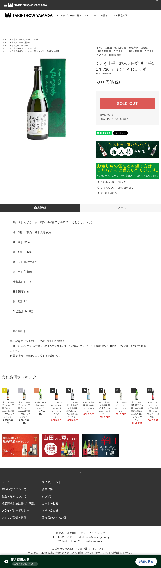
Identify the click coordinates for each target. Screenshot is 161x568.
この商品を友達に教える (113, 182)
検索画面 (122, 15)
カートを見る (50, 503)
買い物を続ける (108, 193)
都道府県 (15, 45)
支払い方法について (14, 489)
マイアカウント (51, 482)
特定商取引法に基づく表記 (114, 119)
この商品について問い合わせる (116, 187)
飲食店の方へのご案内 (55, 517)
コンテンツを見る (98, 15)
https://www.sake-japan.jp (87, 540)
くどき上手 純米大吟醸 (49, 51)
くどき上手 (31, 48)
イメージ (121, 207)
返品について (107, 114)
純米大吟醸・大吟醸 (29, 39)
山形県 (25, 45)
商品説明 (40, 207)
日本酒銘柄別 (17, 48)
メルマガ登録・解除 (14, 517)
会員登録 (47, 489)
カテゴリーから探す (71, 15)
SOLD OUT (127, 103)
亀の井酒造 (25, 42)
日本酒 (14, 39)
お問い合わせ (50, 510)
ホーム (5, 39)
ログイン (47, 496)
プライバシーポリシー (15, 510)
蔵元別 (14, 42)
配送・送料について (14, 496)
